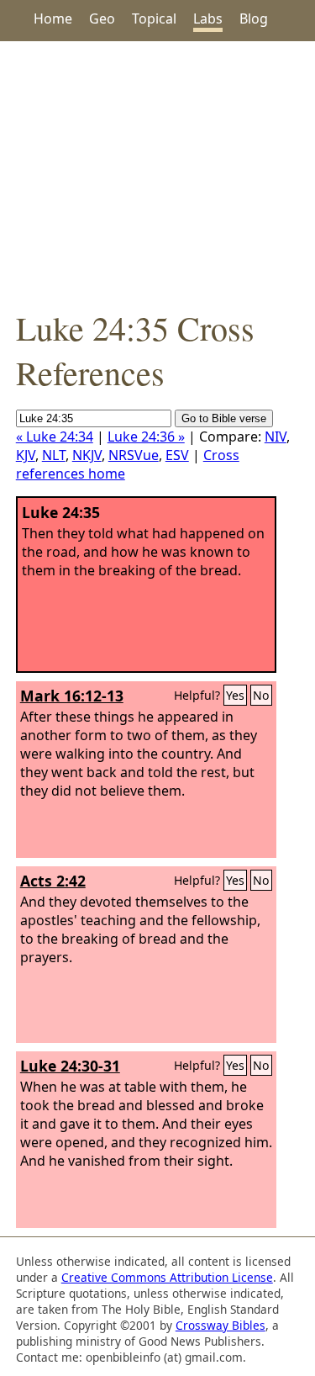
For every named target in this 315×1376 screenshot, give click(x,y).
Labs (208, 18)
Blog (253, 18)
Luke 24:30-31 (70, 1066)
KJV (25, 455)
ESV (177, 455)
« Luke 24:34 (54, 436)
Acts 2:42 (53, 881)
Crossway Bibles (220, 1325)
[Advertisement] (157, 173)
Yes (235, 695)
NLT (54, 455)
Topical (154, 18)
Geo (102, 18)
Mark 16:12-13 (71, 695)
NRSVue (133, 455)
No (261, 695)
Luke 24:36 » (146, 436)
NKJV (87, 455)
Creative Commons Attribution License (167, 1277)
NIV (275, 436)
